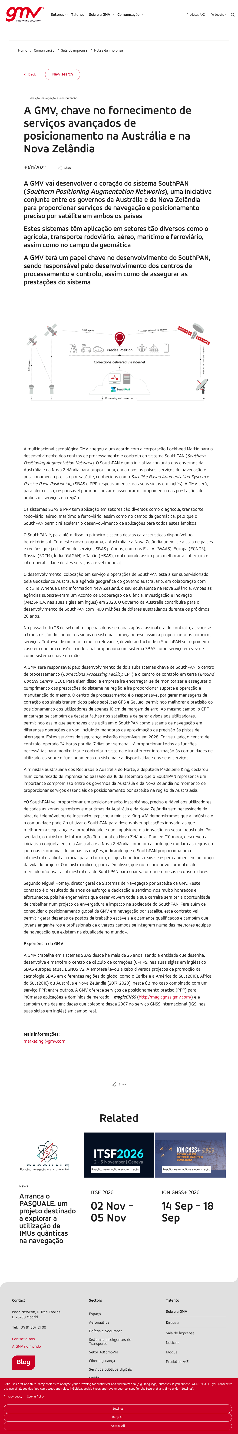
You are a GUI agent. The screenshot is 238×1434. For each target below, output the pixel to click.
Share (68, 167)
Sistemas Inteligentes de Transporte (110, 1342)
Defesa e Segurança (105, 1331)
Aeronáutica (99, 1323)
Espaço (95, 1314)
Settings (117, 1409)
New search (62, 74)
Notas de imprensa (108, 50)
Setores (57, 15)
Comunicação (128, 15)
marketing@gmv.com (44, 1041)
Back (32, 74)
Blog (23, 1362)
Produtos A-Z (196, 14)
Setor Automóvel (103, 1352)
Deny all (118, 1417)
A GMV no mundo (26, 1347)
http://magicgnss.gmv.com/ (165, 997)
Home (22, 50)
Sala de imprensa (74, 50)
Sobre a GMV (99, 15)
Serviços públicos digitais (110, 1370)
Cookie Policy (36, 1396)
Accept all (118, 1426)
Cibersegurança (102, 1361)
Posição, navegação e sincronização (53, 98)
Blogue (172, 1352)
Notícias (172, 1343)
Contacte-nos (23, 1339)
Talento (77, 15)
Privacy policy (13, 1396)
